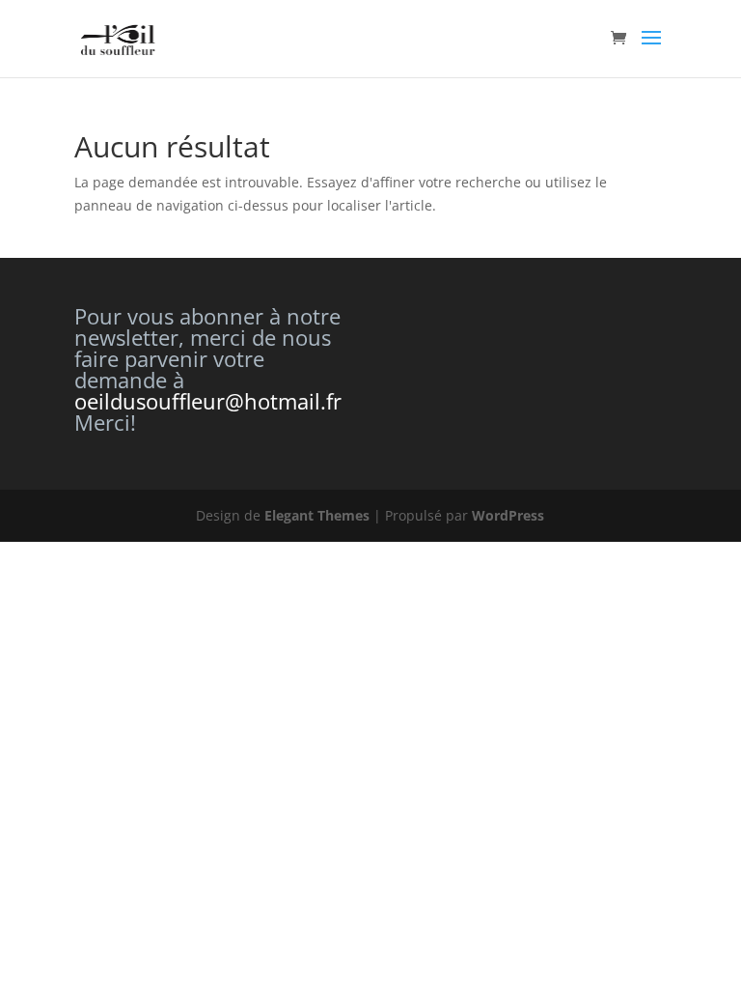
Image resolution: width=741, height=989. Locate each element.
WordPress (508, 515)
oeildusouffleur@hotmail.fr (208, 400)
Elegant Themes (317, 515)
